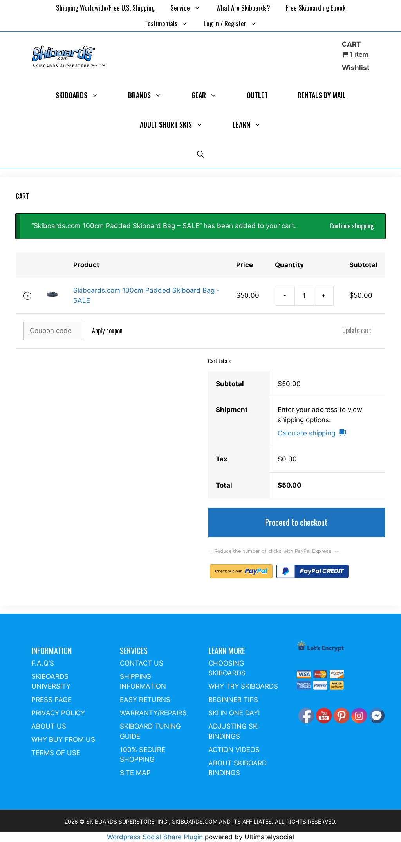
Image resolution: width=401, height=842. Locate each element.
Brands (139, 95)
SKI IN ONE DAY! (234, 713)
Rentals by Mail (322, 95)
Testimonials (161, 23)
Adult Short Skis (166, 124)
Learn (241, 124)
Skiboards (71, 95)
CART (351, 44)
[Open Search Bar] (200, 154)
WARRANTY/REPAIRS (153, 713)
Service (180, 8)
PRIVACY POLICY (58, 713)
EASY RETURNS (145, 699)
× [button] (27, 295)
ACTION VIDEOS (234, 750)
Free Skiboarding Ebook (315, 8)
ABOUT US (48, 726)
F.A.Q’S (42, 663)
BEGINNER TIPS (233, 699)
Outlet (257, 95)
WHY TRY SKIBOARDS (243, 686)
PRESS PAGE (51, 699)
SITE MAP (135, 773)
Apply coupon (107, 330)
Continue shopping (352, 225)
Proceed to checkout (296, 522)
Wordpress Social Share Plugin (156, 837)
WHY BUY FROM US (63, 739)
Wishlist (356, 68)
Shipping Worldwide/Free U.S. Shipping (105, 8)
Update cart (356, 330)
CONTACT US (141, 663)
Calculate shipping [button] (306, 433)
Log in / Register (225, 23)
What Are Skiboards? (243, 8)
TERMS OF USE (55, 753)
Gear (198, 95)
